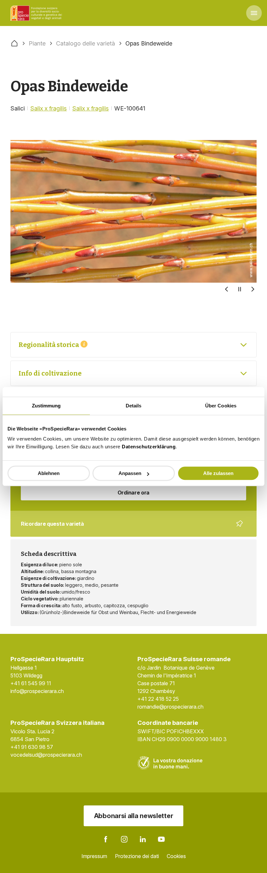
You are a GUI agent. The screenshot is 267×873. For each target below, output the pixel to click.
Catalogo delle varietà (85, 43)
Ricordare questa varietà (129, 528)
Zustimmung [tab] (46, 405)
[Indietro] (227, 289)
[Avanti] (253, 289)
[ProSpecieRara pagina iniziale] (37, 13)
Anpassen (130, 473)
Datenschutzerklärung (149, 446)
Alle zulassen (218, 473)
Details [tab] (134, 405)
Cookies (176, 856)
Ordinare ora (133, 492)
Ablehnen (49, 473)
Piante (37, 43)
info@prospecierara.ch (37, 691)
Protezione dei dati (137, 856)
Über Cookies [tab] (220, 405)
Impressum (94, 856)
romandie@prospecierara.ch (170, 706)
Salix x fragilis (48, 108)
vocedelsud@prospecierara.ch (46, 754)
